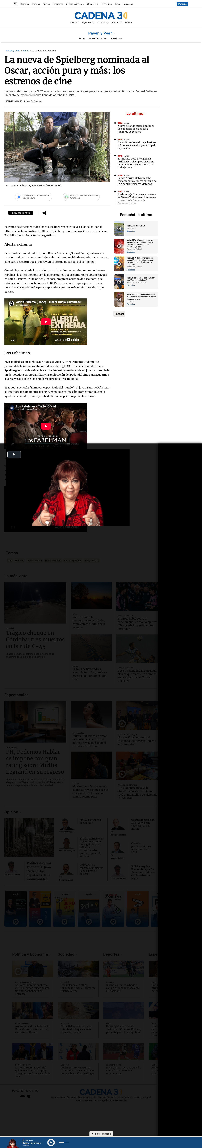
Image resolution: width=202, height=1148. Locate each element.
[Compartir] (44, 213)
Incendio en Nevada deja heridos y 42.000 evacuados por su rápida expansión (137, 145)
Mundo (128, 22)
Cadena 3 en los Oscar (98, 38)
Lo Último (74, 22)
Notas (82, 38)
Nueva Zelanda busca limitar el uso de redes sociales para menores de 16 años (136, 128)
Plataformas (117, 38)
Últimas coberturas (75, 4)
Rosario (115, 22)
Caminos (36, 4)
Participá (182, 4)
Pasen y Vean (101, 33)
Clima (117, 4)
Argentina (86, 22)
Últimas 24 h (92, 4)
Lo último (135, 113)
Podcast (119, 313)
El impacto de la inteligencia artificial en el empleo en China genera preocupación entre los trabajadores (136, 163)
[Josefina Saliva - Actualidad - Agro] (119, 228)
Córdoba (101, 22)
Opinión (46, 4)
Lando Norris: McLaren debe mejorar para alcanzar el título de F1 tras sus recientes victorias (137, 181)
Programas (58, 4)
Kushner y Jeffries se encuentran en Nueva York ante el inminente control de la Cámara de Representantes (137, 199)
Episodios (131, 231)
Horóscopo (128, 4)
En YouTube (106, 4)
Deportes (24, 4)
